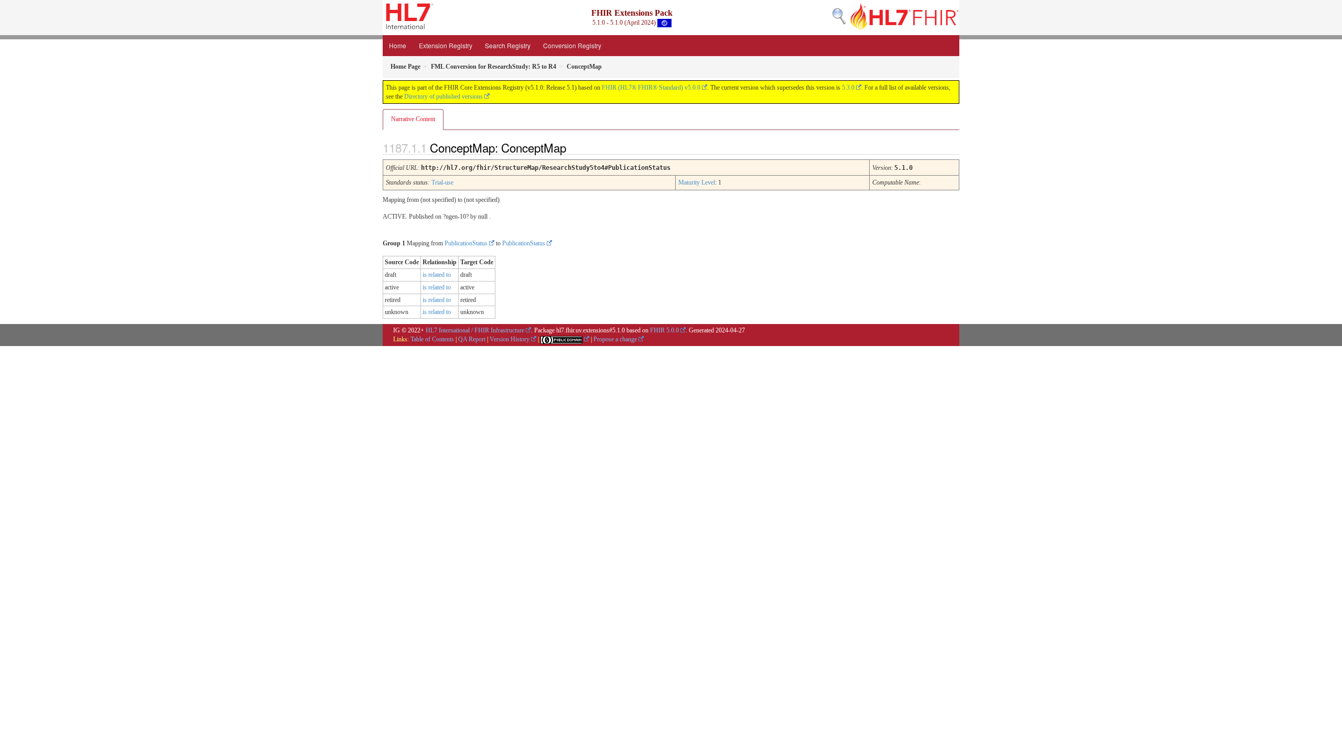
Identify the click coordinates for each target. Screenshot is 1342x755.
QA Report (471, 339)
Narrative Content (413, 119)
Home (397, 45)
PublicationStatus (466, 243)
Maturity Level (696, 182)
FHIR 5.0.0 (664, 330)
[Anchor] (575, 147)
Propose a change (615, 339)
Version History (509, 339)
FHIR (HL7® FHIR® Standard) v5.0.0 (651, 87)
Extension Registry (445, 45)
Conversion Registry (572, 45)
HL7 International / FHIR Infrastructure (475, 330)
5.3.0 (848, 87)
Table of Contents (432, 339)
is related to (437, 274)
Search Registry (508, 45)
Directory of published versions (443, 96)
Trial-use (442, 182)
